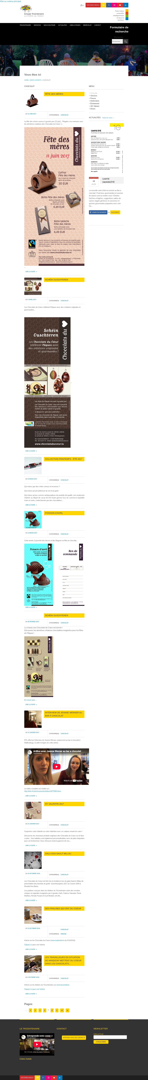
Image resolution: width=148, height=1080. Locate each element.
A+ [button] (82, 5)
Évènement (94, 103)
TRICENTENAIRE (25, 25)
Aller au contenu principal (10, 1)
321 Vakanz (94, 106)
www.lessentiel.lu (62, 985)
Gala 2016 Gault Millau (58, 853)
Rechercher (118, 37)
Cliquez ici (28, 945)
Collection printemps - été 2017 (63, 459)
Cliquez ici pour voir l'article (34, 989)
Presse (63, 934)
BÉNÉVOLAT (87, 25)
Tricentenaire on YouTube (120, 5)
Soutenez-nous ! (93, 5)
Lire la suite (31, 271)
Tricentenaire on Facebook (109, 5)
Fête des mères (54, 94)
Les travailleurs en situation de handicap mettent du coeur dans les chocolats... (63, 960)
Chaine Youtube (26, 1059)
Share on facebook (99, 212)
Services (93, 96)
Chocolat (64, 115)
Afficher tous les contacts (74, 1037)
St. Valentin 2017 (54, 804)
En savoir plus (29, 700)
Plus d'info (115, 212)
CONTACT (97, 25)
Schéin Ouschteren (56, 280)
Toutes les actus (108, 118)
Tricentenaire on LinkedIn (125, 5)
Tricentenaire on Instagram (114, 5)
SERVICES (37, 25)
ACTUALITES (62, 25)
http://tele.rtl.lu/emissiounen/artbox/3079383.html (42, 791)
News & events (35, 80)
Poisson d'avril (54, 513)
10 (62, 1010)
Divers (92, 109)
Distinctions (94, 101)
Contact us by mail (103, 5)
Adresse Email (98, 1034)
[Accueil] (32, 12)
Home (26, 80)
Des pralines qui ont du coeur (63, 908)
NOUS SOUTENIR (49, 25)
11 (67, 1010)
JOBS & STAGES (75, 25)
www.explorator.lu (57, 940)
